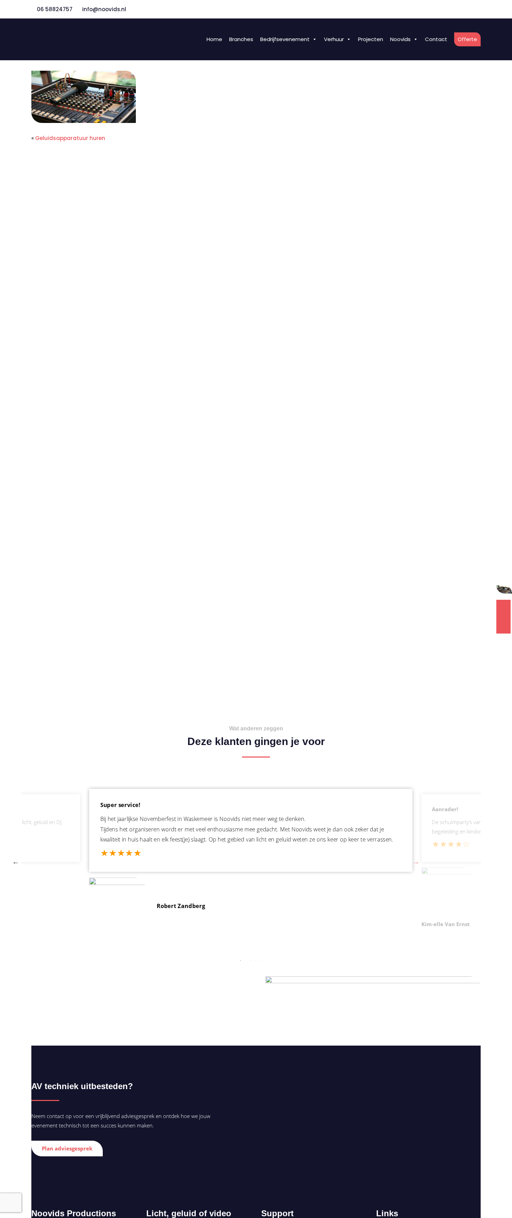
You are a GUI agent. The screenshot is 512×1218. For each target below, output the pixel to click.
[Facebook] (461, 9)
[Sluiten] (506, 590)
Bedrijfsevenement (285, 39)
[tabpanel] (251, 862)
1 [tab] (240, 960)
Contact (436, 39)
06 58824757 (54, 9)
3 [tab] (261, 960)
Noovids (52, 32)
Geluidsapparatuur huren (70, 138)
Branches (241, 39)
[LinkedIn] (477, 9)
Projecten (370, 39)
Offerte (467, 39)
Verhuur (334, 39)
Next (415, 861)
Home (214, 39)
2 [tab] (250, 960)
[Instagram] (469, 9)
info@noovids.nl (104, 9)
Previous (15, 861)
